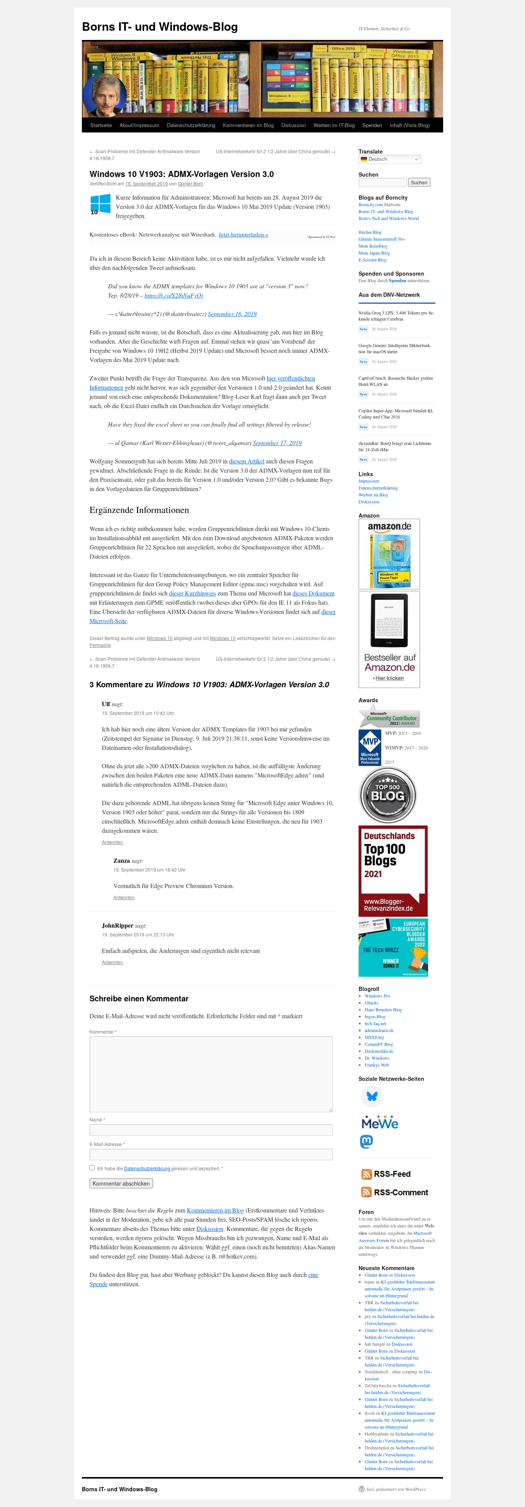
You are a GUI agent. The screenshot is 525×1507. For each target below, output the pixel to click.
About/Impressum (139, 125)
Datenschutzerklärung (191, 125)
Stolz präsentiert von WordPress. (396, 1489)
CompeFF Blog (379, 1044)
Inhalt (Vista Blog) (410, 125)
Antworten (112, 842)
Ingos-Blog (375, 1016)
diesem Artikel (246, 461)
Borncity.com (371, 204)
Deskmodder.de (379, 1051)
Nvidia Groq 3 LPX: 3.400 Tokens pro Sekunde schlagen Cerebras (396, 316)
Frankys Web (377, 1065)
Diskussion (293, 125)
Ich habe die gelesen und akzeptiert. (160, 1168)
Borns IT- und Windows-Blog (160, 26)
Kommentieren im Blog (248, 125)
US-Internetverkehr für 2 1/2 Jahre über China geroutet (276, 151)
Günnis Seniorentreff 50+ (382, 239)
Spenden (372, 125)
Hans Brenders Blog (383, 1009)
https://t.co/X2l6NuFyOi (174, 295)
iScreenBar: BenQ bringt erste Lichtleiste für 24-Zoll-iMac (395, 446)
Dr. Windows (377, 1058)
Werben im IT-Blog (334, 125)
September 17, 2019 (277, 442)
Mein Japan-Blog (374, 253)
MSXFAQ (374, 1037)
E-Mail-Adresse (107, 1144)
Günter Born (190, 183)
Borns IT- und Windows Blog (386, 211)
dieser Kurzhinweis (192, 593)
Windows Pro (377, 996)
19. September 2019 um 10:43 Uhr (138, 713)
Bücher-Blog (370, 232)
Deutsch (377, 159)
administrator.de (379, 1030)
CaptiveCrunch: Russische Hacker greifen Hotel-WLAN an (396, 381)
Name (97, 1119)
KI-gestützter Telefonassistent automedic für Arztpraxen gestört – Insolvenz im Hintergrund (400, 1289)
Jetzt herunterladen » (243, 234)
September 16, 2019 (232, 313)
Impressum (369, 481)
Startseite (101, 125)
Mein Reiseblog (373, 246)
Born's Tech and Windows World (389, 218)
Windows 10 (160, 638)
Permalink (100, 645)
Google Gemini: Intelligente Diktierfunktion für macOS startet (395, 348)
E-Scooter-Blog (373, 259)
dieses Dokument (313, 593)
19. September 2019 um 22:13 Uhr (138, 934)
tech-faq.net (375, 1023)
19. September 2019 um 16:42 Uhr (149, 869)
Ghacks (372, 1002)
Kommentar (103, 1031)
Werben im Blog (373, 494)
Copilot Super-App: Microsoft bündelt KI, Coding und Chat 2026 (396, 414)
